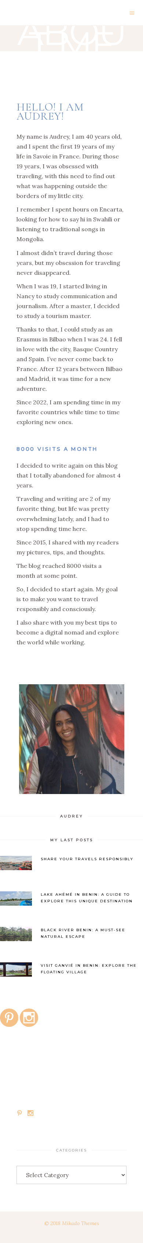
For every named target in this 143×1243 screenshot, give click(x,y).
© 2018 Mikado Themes (71, 1223)
